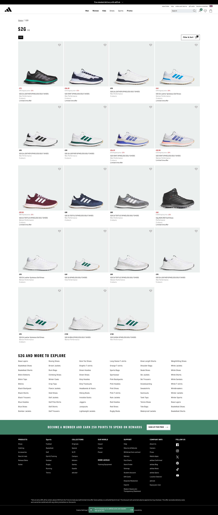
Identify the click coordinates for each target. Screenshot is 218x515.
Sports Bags (115, 370)
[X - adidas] (188, 457)
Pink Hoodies (115, 384)
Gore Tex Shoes (85, 361)
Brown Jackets (55, 366)
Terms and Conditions (124, 510)
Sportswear (114, 375)
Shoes (112, 11)
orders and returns (181, 6)
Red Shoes (114, 407)
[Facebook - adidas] (188, 445)
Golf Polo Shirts (55, 402)
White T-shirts (176, 384)
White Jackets (176, 366)
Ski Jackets (144, 375)
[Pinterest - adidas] (188, 463)
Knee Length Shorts (148, 361)
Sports (120, 11)
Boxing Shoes (54, 361)
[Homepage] (8, 10)
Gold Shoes (53, 393)
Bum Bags (53, 370)
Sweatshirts (145, 388)
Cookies (101, 510)
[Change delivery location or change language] (211, 6)
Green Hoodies (85, 370)
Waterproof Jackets (148, 411)
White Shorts (176, 375)
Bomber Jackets (24, 411)
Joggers (82, 402)
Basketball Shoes (25, 366)
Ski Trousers (145, 379)
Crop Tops (53, 384)
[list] (99, 37)
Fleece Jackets (54, 388)
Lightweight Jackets (87, 411)
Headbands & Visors (87, 388)
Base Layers (23, 361)
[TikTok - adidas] (188, 470)
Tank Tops (144, 398)
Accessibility (137, 510)
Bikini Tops (22, 379)
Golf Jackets (53, 398)
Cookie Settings (81, 510)
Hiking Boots (84, 393)
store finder (165, 6)
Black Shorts (23, 393)
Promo (130, 11)
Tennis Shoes (145, 402)
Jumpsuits (83, 407)
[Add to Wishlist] (59, 45)
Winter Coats (54, 379)
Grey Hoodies (84, 379)
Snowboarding (146, 384)
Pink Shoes (114, 388)
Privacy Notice (110, 510)
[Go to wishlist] (205, 11)
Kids (104, 11)
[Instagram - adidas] (188, 451)
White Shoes (176, 370)
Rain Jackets (115, 398)
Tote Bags (144, 407)
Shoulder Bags (146, 366)
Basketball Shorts (25, 370)
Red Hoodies (115, 402)
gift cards (192, 6)
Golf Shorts (53, 407)
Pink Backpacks (116, 379)
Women (96, 11)
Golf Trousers (54, 411)
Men (87, 11)
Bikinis (21, 384)
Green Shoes (84, 375)
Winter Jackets (177, 393)
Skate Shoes (145, 370)
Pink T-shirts (115, 393)
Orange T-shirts (116, 366)
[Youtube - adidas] (188, 476)
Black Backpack (24, 388)
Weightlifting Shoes (178, 361)
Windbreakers (176, 388)
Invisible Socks (85, 398)
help (172, 6)
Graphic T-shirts (85, 366)
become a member (202, 6)
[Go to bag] (210, 11)
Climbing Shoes (55, 375)
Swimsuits (144, 393)
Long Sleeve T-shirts (118, 361)
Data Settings (93, 510)
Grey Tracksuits (85, 384)
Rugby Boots (115, 411)
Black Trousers (24, 398)
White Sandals (176, 379)
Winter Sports (176, 398)
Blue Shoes (22, 407)
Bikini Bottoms (24, 375)
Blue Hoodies (23, 402)
